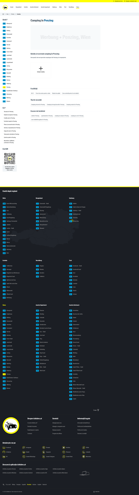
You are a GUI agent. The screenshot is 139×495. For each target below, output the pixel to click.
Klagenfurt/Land (9, 276)
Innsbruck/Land (75, 269)
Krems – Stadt (75, 346)
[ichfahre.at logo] (5, 7)
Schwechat (74, 378)
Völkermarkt (8, 290)
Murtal (7, 239)
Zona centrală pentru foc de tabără (70, 93)
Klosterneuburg (75, 335)
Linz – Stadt (41, 332)
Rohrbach (41, 346)
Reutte (73, 290)
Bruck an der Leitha (76, 314)
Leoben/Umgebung (10, 235)
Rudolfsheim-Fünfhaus (11, 91)
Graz (6, 210)
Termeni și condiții (82, 433)
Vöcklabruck (41, 363)
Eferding (40, 314)
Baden (73, 317)
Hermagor (8, 269)
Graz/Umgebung (9, 218)
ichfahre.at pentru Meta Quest (60, 473)
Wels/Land (41, 370)
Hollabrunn (74, 328)
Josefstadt (8, 55)
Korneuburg (74, 339)
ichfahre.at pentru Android (25, 473)
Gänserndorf (74, 325)
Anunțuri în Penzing (8, 111)
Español (24, 484)
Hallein (73, 203)
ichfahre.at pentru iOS (41, 473)
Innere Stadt (8, 52)
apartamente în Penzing (47, 116)
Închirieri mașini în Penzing (10, 121)
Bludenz (40, 269)
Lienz (73, 287)
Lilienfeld (74, 349)
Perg (39, 339)
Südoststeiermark (9, 246)
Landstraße (8, 59)
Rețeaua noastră (56, 430)
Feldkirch (40, 276)
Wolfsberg (8, 298)
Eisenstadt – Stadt (43, 203)
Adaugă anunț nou (57, 423)
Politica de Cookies (82, 430)
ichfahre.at (8, 491)
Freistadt (40, 317)
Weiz (6, 253)
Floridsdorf (8, 41)
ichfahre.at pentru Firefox (25, 469)
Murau (7, 242)
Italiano (34, 484)
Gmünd (73, 321)
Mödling (73, 353)
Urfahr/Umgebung (43, 360)
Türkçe (13, 484)
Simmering (8, 94)
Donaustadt (8, 34)
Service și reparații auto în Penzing (12, 128)
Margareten (8, 69)
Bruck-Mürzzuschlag (10, 203)
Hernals (7, 45)
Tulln (72, 381)
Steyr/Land (41, 353)
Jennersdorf (41, 214)
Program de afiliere (57, 433)
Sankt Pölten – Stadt (76, 367)
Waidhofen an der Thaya (77, 392)
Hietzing (7, 48)
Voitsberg (7, 249)
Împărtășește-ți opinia (33, 430)
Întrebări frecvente (32, 426)
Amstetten (74, 310)
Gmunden (41, 321)
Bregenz (40, 266)
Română (29, 484)
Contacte (30, 433)
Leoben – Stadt (9, 228)
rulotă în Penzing (35, 116)
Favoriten (7, 38)
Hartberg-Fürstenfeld (10, 221)
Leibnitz (7, 225)
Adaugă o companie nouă (58, 426)
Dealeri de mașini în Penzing (10, 115)
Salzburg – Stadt (75, 210)
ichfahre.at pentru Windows (9, 473)
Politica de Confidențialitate (84, 426)
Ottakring (7, 83)
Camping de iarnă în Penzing (38, 104)
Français (18, 484)
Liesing (7, 66)
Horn (72, 332)
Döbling (7, 30)
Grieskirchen (41, 325)
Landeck (73, 283)
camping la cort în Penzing (77, 116)
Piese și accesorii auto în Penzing (12, 124)
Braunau (40, 310)
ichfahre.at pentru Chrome (9, 469)
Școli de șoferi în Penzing (10, 137)
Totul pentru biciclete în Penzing (11, 134)
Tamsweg (74, 218)
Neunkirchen (74, 363)
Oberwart (40, 228)
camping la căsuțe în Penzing (62, 116)
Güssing (40, 210)
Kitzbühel (74, 276)
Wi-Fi (32, 93)
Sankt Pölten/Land (76, 370)
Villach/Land (8, 294)
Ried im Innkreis (42, 342)
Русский (8, 484)
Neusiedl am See (42, 221)
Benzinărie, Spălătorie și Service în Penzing (9, 141)
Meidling (7, 76)
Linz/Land (41, 335)
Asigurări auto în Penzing (10, 131)
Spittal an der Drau (10, 280)
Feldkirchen (8, 266)
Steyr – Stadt (41, 356)
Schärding (41, 349)
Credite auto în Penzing (9, 118)
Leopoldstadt (8, 62)
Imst (72, 273)
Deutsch (45, 484)
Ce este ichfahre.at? (32, 423)
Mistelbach (74, 360)
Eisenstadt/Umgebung (44, 207)
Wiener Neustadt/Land (77, 385)
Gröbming (8, 214)
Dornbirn (40, 273)
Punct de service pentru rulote (43, 93)
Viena (7, 14)
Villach (7, 287)
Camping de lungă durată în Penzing (55, 104)
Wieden (7, 101)
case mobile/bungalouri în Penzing (39, 119)
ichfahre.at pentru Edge (42, 469)
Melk (72, 356)
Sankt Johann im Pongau (77, 207)
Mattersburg (41, 218)
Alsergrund (8, 23)
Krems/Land (74, 342)
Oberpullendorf (42, 225)
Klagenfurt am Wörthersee (12, 273)
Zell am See (74, 221)
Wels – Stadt (41, 367)
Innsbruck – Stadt (76, 266)
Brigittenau (8, 27)
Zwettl (73, 399)
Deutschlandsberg (10, 207)
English (39, 484)
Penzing (12, 14)
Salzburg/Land (75, 214)
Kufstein (73, 280)
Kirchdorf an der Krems (44, 328)
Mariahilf (7, 73)
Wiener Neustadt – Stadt (77, 388)
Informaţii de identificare (83, 423)
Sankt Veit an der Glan (10, 283)
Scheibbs (74, 374)
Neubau (7, 80)
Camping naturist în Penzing (73, 104)
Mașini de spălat (56, 93)
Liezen (7, 232)
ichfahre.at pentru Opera (59, 469)
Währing (7, 98)
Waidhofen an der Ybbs (77, 395)
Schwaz (73, 294)
